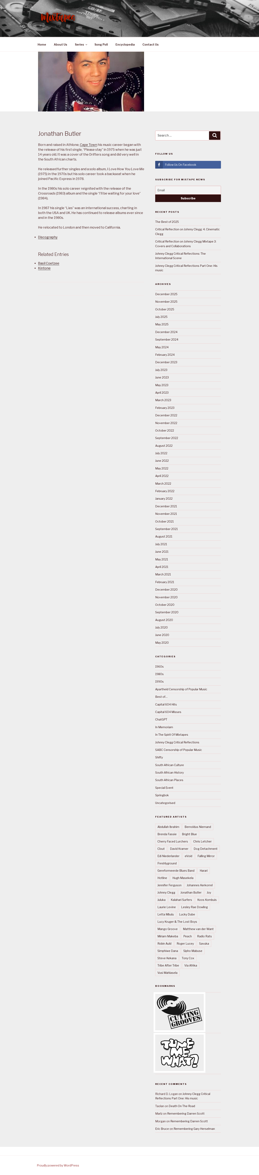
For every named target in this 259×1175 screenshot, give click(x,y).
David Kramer (179, 848)
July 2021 (161, 544)
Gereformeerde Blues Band (175, 870)
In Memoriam (164, 727)
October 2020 (164, 604)
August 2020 (164, 620)
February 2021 (164, 582)
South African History (169, 772)
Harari (204, 870)
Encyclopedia (125, 44)
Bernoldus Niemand (198, 827)
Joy (209, 892)
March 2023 (163, 400)
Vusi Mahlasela (167, 972)
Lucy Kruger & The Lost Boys (177, 921)
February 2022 (164, 491)
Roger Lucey (185, 943)
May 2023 (161, 385)
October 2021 (164, 521)
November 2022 (166, 423)
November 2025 (166, 301)
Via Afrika (190, 965)
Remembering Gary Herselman (194, 1128)
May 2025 (162, 324)
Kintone (44, 268)
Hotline (162, 878)
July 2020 (161, 627)
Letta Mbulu (165, 914)
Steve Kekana (166, 958)
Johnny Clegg (166, 892)
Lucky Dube (187, 914)
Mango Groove (167, 929)
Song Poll (101, 44)
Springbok (162, 795)
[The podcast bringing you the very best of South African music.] (179, 1070)
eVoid (188, 856)
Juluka (161, 899)
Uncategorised (165, 803)
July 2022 (161, 453)
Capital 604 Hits (166, 704)
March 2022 (163, 483)
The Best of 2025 (167, 221)
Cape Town (88, 145)
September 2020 (166, 612)
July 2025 (161, 317)
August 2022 (164, 445)
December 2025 (166, 294)
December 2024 (166, 332)
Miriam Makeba (167, 936)
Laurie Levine (166, 907)
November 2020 (166, 597)
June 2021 (161, 551)
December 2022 (166, 415)
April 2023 (162, 392)
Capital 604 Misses (168, 712)
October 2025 (164, 309)
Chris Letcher (202, 841)
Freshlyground (167, 863)
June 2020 (162, 635)
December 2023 (166, 362)
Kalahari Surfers (181, 899)
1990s (159, 681)
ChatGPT (161, 719)
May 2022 (161, 468)
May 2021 (161, 559)
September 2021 (166, 529)
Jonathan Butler (191, 892)
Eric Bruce (162, 1128)
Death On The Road (182, 1106)
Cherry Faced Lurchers (172, 841)
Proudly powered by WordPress (58, 1165)
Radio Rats (204, 936)
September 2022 (166, 438)
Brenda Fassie (167, 834)
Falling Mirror (206, 856)
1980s (159, 674)
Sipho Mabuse (192, 951)
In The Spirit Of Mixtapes (171, 734)
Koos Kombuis (207, 899)
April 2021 (161, 567)
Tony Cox (188, 958)
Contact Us (150, 44)
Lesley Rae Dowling (194, 907)
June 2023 (162, 377)
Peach (187, 936)
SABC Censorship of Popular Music (178, 750)
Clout (161, 848)
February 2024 (165, 354)
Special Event (164, 787)
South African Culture (169, 765)
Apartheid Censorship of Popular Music (181, 689)
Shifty (159, 757)
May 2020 (162, 642)
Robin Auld (164, 943)
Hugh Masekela (182, 878)
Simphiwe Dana (167, 951)
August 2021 (163, 536)
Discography (47, 237)
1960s (159, 666)
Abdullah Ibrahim (168, 827)
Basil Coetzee (48, 263)
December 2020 (166, 589)
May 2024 (162, 347)
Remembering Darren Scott (186, 1113)
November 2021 (166, 513)
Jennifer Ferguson (169, 885)
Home (42, 44)
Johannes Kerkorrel (200, 885)
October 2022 (164, 430)
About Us (60, 44)
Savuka (204, 943)
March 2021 (163, 574)
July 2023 (161, 370)
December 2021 (166, 506)
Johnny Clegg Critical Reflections (177, 742)
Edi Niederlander (168, 856)
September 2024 (166, 339)
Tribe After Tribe (168, 965)
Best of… (161, 696)
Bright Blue (189, 834)
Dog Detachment (206, 848)
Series (79, 44)
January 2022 (164, 498)
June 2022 (162, 460)
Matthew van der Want (198, 929)
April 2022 (162, 476)
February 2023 (164, 407)
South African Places (169, 780)
